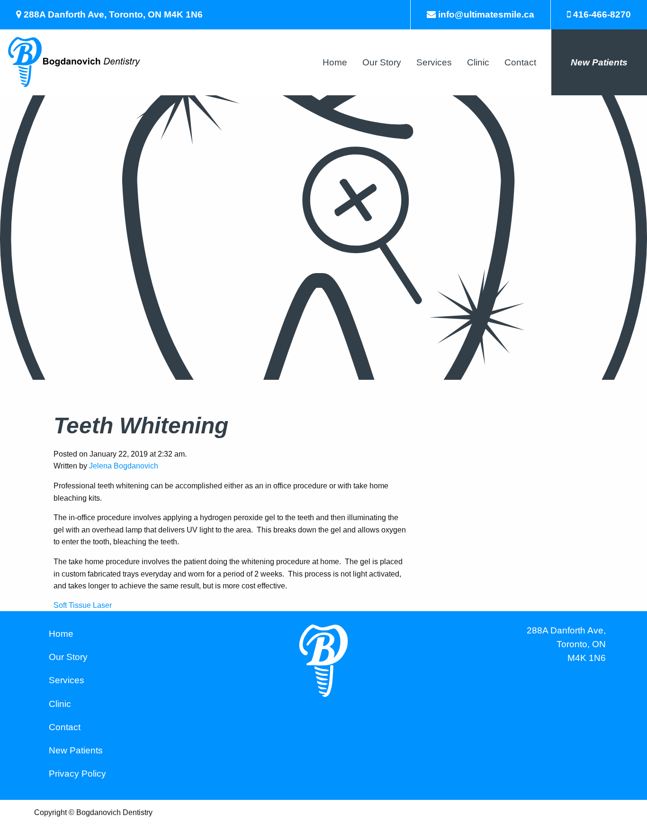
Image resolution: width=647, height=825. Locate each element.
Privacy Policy (77, 774)
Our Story (381, 62)
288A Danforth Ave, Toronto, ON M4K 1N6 (566, 644)
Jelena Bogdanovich (123, 466)
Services (434, 62)
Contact (520, 62)
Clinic (478, 62)
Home (335, 62)
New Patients (599, 62)
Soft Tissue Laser (83, 605)
